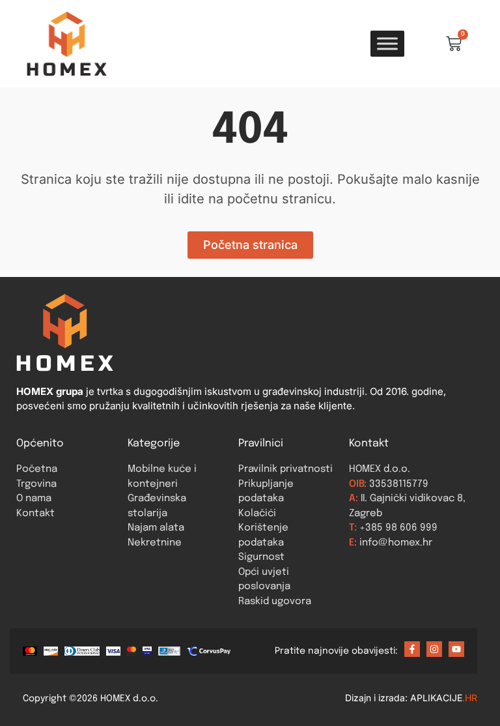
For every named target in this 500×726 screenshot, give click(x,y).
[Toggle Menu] (387, 43)
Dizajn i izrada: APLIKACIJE (411, 697)
